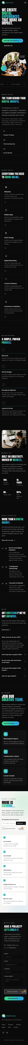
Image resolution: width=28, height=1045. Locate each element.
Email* (6, 961)
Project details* (8, 976)
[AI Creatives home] (7, 2)
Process (18, 1024)
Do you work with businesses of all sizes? (11, 661)
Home (3, 1024)
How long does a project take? (12, 654)
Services (10, 1024)
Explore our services (11, 40)
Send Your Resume (9, 723)
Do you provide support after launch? (11, 669)
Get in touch (5, 629)
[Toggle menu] (25, 3)
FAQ (9, 1027)
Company (7, 968)
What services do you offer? (11, 637)
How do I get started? (9, 676)
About (3, 1027)
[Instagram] (3, 1032)
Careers (16, 1027)
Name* (6, 953)
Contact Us (8, 45)
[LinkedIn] (7, 1032)
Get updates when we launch (10, 819)
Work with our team (7, 540)
